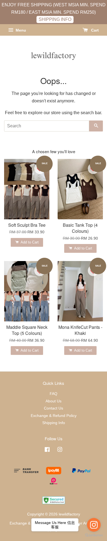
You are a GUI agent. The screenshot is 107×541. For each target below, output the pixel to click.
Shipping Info (53, 423)
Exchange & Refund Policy (54, 416)
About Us (53, 401)
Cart (94, 30)
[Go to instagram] (94, 525)
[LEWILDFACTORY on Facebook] (47, 451)
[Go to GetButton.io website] (94, 535)
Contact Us (53, 408)
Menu (20, 30)
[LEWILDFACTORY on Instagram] (60, 451)
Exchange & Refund (27, 523)
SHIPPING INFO (55, 19)
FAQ (53, 394)
